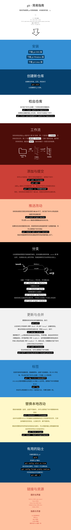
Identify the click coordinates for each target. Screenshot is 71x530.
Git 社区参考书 (35, 515)
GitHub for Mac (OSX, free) (35, 505)
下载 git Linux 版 (35, 62)
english (25, 21)
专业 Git (35, 517)
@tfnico (33, 19)
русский (46, 21)
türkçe (49, 21)
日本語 (35, 22)
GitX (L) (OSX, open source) (35, 499)
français (33, 21)
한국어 (38, 22)
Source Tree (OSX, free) (35, 503)
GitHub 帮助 (35, 521)
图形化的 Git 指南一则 (35, 523)
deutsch (28, 21)
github (37, 24)
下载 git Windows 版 (35, 57)
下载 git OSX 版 (35, 52)
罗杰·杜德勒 (37, 18)
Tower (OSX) (35, 501)
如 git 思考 (35, 519)
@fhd (36, 19)
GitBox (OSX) (35, 507)
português (42, 21)
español (31, 21)
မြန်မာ (33, 22)
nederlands (39, 21)
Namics (40, 19)
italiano (36, 21)
